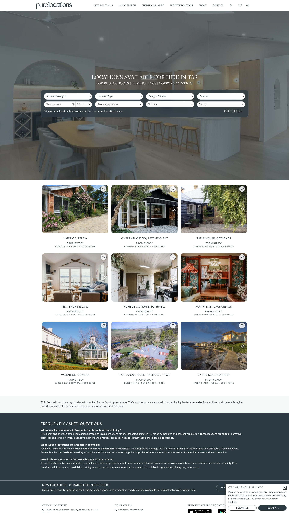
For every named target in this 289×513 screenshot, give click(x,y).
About (203, 5)
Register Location (181, 5)
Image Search (127, 5)
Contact (218, 5)
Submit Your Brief (153, 5)
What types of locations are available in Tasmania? (70, 444)
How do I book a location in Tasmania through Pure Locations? (77, 459)
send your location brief (61, 111)
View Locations (103, 5)
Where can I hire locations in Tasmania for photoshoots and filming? (81, 430)
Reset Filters (233, 111)
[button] (230, 5)
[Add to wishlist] (104, 189)
